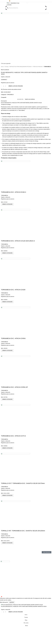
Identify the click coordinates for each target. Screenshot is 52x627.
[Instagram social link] (47, 1)
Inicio (2, 66)
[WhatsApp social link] (50, 1)
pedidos (28, 119)
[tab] (20, 99)
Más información (4, 602)
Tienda (6, 66)
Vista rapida (2, 546)
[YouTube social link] (48, 1)
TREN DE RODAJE (38, 66)
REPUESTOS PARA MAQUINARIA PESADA (21, 66)
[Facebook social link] (45, 1)
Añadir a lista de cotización (15, 86)
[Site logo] (15, 3)
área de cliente (15, 119)
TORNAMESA (47, 66)
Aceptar (12, 602)
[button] (7, 542)
